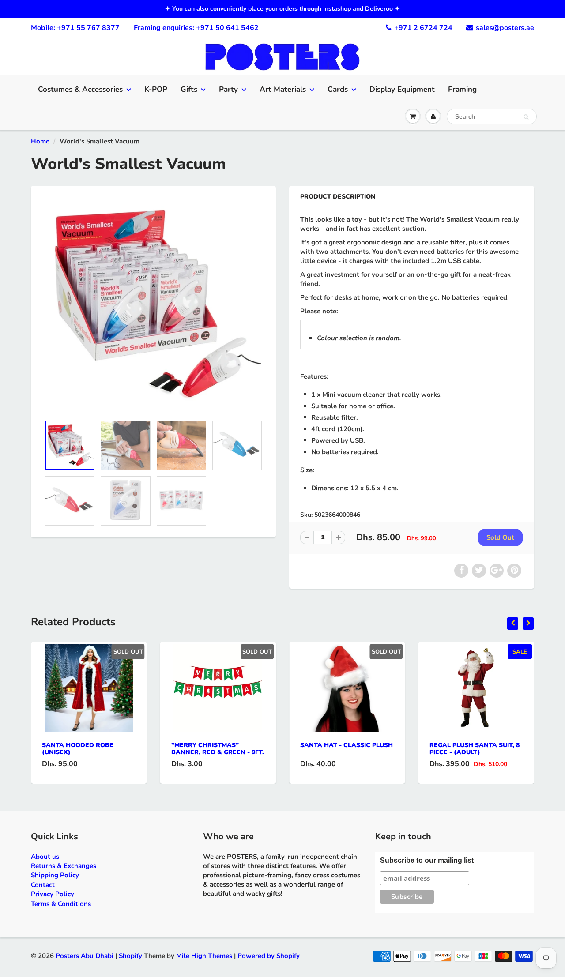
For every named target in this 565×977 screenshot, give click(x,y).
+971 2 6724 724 (423, 28)
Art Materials (283, 89)
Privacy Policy (52, 894)
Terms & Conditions (61, 903)
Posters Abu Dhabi (84, 955)
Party (228, 89)
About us (45, 856)
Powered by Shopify (268, 955)
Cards (338, 89)
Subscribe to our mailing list (427, 860)
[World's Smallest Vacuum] (153, 305)
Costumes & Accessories (80, 89)
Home (40, 141)
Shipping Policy (55, 875)
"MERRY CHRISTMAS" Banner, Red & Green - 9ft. (217, 748)
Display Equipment (402, 89)
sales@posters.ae (505, 28)
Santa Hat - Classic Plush (346, 745)
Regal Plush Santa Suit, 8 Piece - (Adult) (474, 748)
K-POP (155, 89)
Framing (462, 89)
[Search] (526, 117)
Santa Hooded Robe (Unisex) (77, 748)
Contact (43, 884)
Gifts (189, 89)
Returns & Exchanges (63, 865)
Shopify (130, 955)
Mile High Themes (204, 955)
